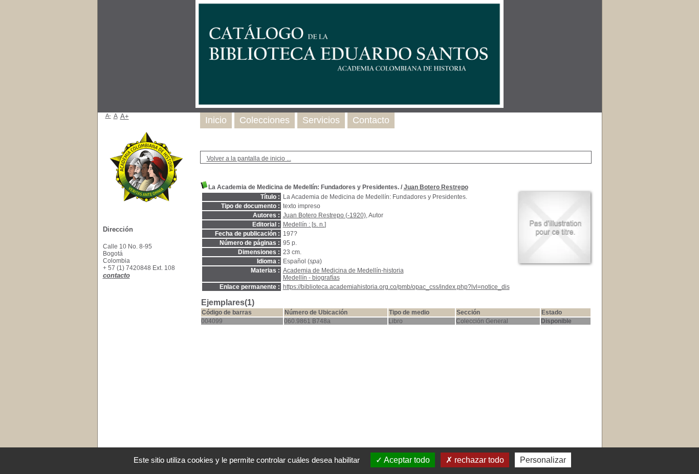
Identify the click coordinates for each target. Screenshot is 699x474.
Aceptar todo (406, 460)
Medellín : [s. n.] (304, 224)
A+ (124, 116)
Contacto (371, 120)
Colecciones (264, 120)
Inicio (216, 120)
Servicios (321, 120)
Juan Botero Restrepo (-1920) (324, 215)
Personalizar (543, 460)
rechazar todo (478, 460)
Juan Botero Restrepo (436, 187)
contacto (116, 275)
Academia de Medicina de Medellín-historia (343, 270)
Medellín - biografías (311, 277)
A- (108, 115)
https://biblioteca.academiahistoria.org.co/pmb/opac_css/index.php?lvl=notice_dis (396, 286)
